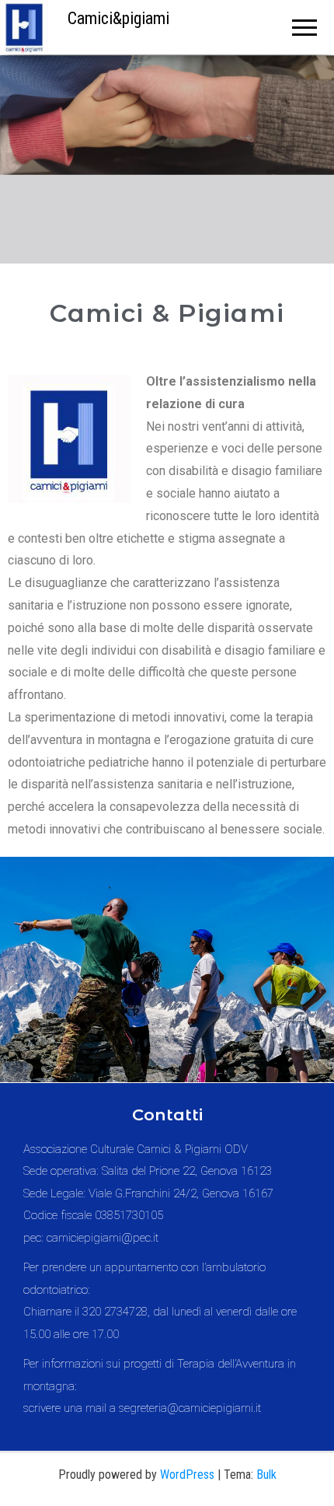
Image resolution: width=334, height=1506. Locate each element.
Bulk (266, 1474)
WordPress (187, 1474)
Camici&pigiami (118, 18)
